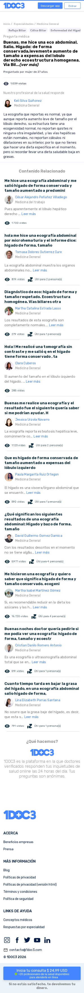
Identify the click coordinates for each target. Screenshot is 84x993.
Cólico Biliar (38, 30)
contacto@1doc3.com (22, 950)
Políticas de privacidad (19, 877)
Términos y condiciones (20, 892)
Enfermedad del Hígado (66, 30)
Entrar (73, 6)
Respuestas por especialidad (24, 927)
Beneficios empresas (18, 842)
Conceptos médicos (17, 920)
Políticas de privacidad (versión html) (30, 884)
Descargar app (50, 5)
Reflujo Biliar (17, 30)
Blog (6, 870)
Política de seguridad (18, 899)
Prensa (8, 849)
